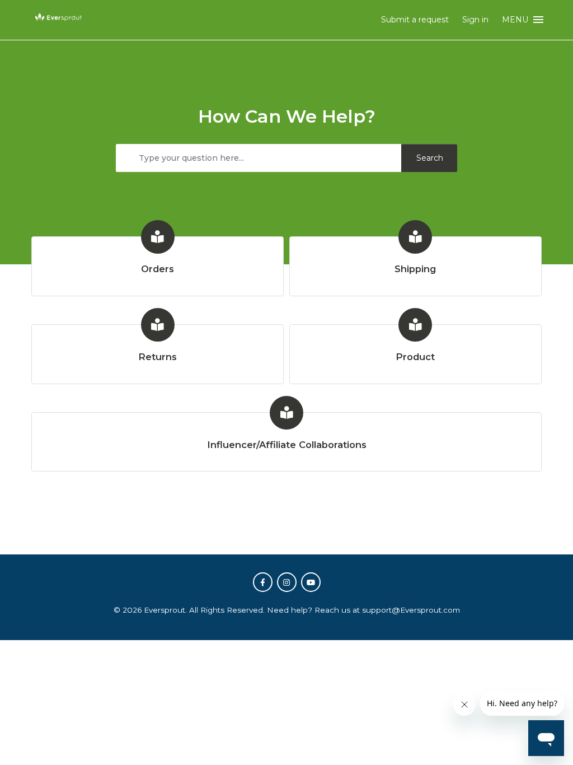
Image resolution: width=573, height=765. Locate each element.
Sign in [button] (475, 20)
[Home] (58, 23)
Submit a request (415, 20)
